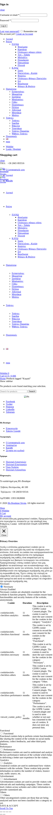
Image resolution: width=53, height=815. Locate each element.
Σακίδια (15, 123)
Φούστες (22, 76)
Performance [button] (6, 746)
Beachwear (23, 83)
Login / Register (13, 149)
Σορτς (20, 70)
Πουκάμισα (23, 60)
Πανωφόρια (23, 62)
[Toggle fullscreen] (7, 811)
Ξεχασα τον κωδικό (15, 450)
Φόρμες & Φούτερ (26, 86)
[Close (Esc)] (1, 811)
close (2, 10)
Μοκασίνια (17, 94)
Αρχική (9, 39)
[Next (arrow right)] (4, 814)
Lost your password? (9, 31)
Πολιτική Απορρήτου (16, 470)
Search (32, 391)
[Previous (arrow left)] (1, 814)
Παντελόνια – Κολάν (27, 73)
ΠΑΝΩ (15, 44)
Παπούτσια (11, 89)
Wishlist (9, 146)
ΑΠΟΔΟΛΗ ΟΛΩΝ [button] (28, 524)
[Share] (4, 811)
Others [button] (3, 792)
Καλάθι (9, 448)
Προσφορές (11, 136)
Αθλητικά (16, 110)
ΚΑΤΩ (15, 68)
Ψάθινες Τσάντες (20, 133)
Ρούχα (9, 41)
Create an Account (24, 34)
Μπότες (15, 115)
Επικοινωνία (12, 428)
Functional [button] (5, 730)
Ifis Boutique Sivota (17, 503)
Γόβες (14, 102)
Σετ (19, 81)
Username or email (9, 15)
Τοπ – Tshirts (24, 55)
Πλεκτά (21, 65)
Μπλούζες (22, 57)
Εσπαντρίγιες (18, 91)
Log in (3, 26)
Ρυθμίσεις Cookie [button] (8, 524)
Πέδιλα (15, 107)
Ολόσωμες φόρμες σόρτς (30, 52)
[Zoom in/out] (10, 811)
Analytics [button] (4, 760)
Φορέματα (22, 47)
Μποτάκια (16, 112)
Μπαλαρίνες (17, 99)
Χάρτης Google (13, 431)
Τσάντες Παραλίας (20, 131)
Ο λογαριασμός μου (15, 169)
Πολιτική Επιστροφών (16, 464)
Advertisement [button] (7, 776)
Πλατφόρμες (18, 105)
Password (5, 20)
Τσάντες (10, 118)
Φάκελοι (16, 126)
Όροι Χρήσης (12, 467)
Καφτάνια (22, 49)
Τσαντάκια (17, 128)
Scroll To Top (6, 808)
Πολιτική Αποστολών (16, 462)
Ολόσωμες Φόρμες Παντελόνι (32, 78)
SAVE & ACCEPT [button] (9, 805)
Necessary (8, 586)
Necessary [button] (5, 584)
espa (8, 141)
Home (3, 378)
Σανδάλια (16, 97)
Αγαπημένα (11, 445)
